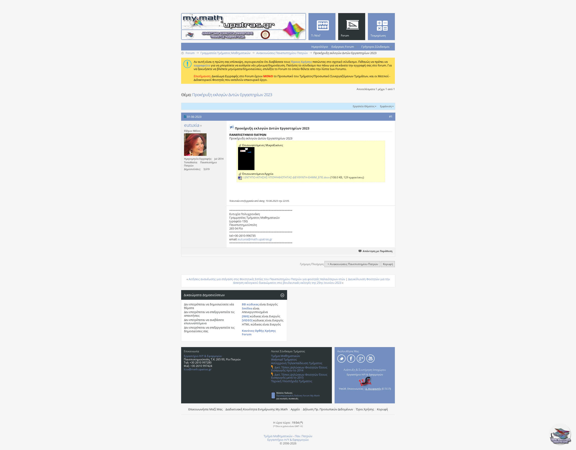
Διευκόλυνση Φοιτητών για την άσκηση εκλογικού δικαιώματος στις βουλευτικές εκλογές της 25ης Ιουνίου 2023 (311, 281)
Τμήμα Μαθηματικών (285, 356)
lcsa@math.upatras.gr (198, 369)
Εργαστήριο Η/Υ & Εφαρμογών (203, 356)
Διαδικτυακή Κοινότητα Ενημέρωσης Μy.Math (256, 409)
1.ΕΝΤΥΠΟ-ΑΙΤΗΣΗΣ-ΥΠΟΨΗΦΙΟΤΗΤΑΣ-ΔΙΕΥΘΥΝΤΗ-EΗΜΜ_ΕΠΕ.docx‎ (286, 178)
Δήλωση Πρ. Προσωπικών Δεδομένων (328, 409)
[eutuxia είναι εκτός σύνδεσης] (195, 144)
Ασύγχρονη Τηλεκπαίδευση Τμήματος (296, 363)
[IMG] (245, 316)
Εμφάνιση (386, 106)
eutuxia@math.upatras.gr (255, 239)
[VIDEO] (247, 320)
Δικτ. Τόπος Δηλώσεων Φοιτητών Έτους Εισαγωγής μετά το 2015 (299, 376)
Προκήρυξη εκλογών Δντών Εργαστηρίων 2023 (232, 94)
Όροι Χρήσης (365, 409)
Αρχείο (295, 409)
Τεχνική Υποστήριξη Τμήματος (291, 381)
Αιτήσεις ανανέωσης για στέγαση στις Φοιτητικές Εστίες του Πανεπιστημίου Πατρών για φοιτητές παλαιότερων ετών (267, 279)
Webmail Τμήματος (284, 359)
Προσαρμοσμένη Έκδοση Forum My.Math (298, 395)
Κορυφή (388, 264)
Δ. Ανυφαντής (373, 388)
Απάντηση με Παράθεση (377, 251)
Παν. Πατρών (303, 436)
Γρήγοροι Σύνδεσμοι (375, 47)
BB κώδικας (250, 304)
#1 (390, 116)
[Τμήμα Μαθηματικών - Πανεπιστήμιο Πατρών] (560, 444)
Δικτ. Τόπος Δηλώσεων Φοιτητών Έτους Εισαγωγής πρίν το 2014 (299, 368)
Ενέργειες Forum (342, 47)
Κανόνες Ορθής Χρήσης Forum (259, 332)
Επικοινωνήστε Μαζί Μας (205, 409)
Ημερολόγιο (319, 47)
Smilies (247, 308)
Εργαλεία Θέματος (363, 106)
